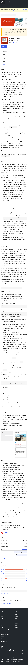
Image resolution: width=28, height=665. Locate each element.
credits (24, 552)
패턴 (16, 618)
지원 (4, 65)
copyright (20, 552)
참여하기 (17, 623)
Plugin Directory (4, 5)
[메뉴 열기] (26, 2)
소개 (2, 611)
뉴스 (2, 614)
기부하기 (17, 627)
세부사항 (5, 51)
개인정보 (3, 618)
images (24, 554)
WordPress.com (5, 634)
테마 (16, 614)
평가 (4, 54)
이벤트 (16, 625)
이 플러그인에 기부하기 (6, 603)
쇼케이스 (17, 611)
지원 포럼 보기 (4, 593)
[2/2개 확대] (25, 433)
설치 (4, 58)
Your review (4, 580)
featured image (19, 554)
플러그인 (17, 616)
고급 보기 (3, 558)
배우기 (2, 623)
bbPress (4, 638)
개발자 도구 (4, 627)
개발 (4, 61)
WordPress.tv (5, 630)
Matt (3, 636)
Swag (17, 630)
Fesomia (15, 42)
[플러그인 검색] (15, 15)
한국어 (5, 647)
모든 (26, 580)
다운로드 (4, 46)
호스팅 (2, 616)
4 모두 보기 (24, 549)
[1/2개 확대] (11, 433)
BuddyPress (4, 641)
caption (16, 552)
